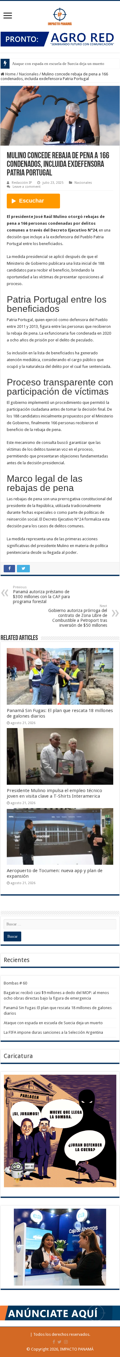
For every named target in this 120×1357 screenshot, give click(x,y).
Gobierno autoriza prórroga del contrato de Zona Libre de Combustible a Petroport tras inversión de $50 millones (77, 616)
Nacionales (28, 74)
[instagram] (65, 1342)
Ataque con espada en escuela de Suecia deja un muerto (58, 63)
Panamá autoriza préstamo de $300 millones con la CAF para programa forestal (41, 594)
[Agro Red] (60, 38)
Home (10, 74)
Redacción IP (22, 183)
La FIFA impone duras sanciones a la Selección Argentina (53, 1032)
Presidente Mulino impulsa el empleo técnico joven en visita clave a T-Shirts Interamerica (54, 793)
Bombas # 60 (15, 983)
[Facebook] (54, 1342)
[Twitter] (59, 1342)
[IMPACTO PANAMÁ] (60, 15)
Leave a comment (27, 187)
